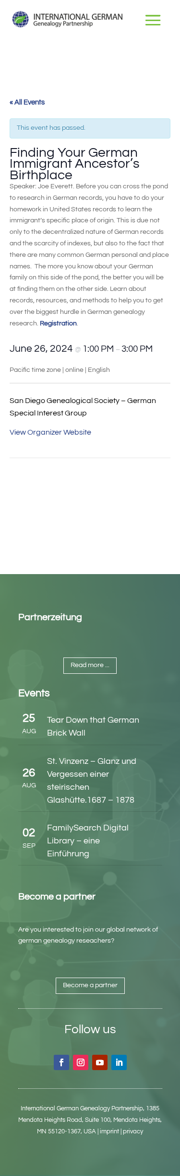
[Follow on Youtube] (100, 1062)
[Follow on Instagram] (80, 1062)
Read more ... (90, 665)
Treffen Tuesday (46, 480)
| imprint (108, 1131)
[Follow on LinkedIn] (119, 1062)
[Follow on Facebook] (61, 1062)
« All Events (27, 102)
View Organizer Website (50, 432)
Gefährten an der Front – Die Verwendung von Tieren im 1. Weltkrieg (131, 511)
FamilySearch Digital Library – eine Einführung (88, 840)
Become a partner (90, 985)
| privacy (131, 1131)
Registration (58, 323)
